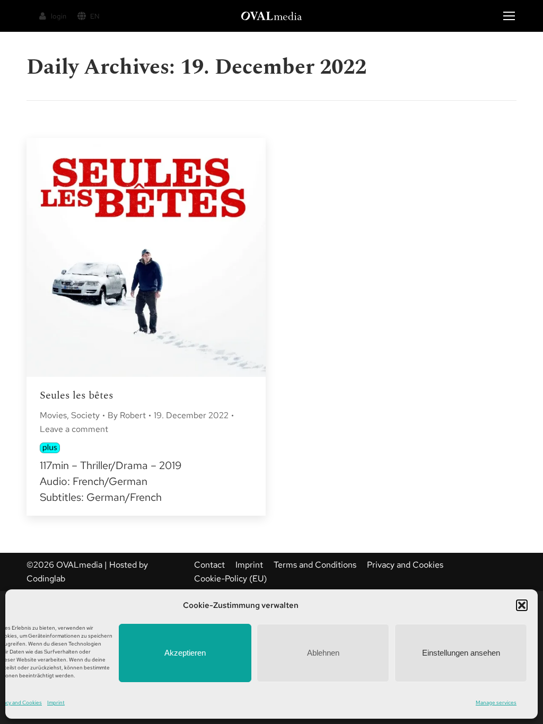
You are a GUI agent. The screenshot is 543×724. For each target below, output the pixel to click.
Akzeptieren (185, 652)
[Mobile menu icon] (509, 15)
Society (85, 415)
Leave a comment (74, 429)
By (127, 415)
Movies (53, 415)
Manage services (496, 702)
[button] (521, 605)
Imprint (56, 702)
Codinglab (46, 578)
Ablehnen (323, 652)
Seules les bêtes (76, 395)
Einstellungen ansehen (461, 652)
